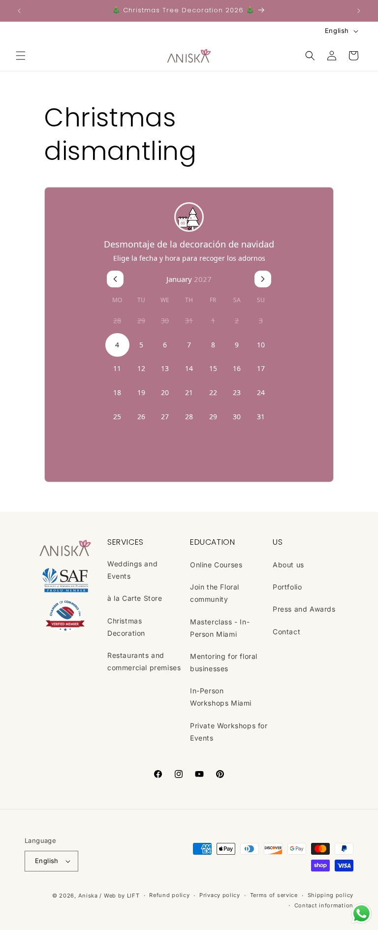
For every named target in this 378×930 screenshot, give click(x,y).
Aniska (88, 895)
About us (288, 564)
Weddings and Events (132, 569)
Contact (286, 631)
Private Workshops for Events (229, 731)
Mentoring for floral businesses (223, 662)
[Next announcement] (359, 11)
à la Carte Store (134, 598)
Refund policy (169, 895)
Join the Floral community (214, 593)
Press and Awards (304, 609)
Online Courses (216, 564)
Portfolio (287, 587)
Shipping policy (331, 895)
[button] (21, 55)
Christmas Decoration (126, 627)
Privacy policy (219, 895)
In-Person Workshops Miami (221, 696)
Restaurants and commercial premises (144, 661)
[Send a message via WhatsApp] (361, 913)
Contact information (323, 905)
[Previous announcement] (19, 11)
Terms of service (274, 895)
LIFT (133, 895)
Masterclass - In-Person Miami (220, 628)
